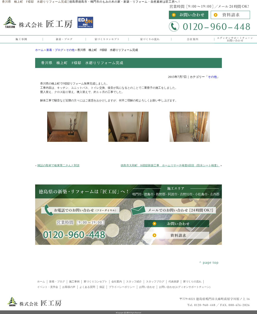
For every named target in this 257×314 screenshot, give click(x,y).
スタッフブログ (155, 281)
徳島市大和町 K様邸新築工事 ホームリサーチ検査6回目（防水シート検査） (170, 165)
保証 (102, 287)
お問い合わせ (147, 287)
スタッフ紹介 (134, 281)
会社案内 (116, 281)
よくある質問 (87, 287)
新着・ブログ (54, 49)
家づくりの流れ (192, 281)
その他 (70, 49)
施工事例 (74, 281)
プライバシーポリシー (122, 287)
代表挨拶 (173, 281)
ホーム (39, 49)
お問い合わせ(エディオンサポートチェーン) (184, 287)
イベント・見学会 (47, 287)
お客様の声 (68, 287)
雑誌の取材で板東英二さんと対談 (58, 165)
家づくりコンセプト (95, 281)
